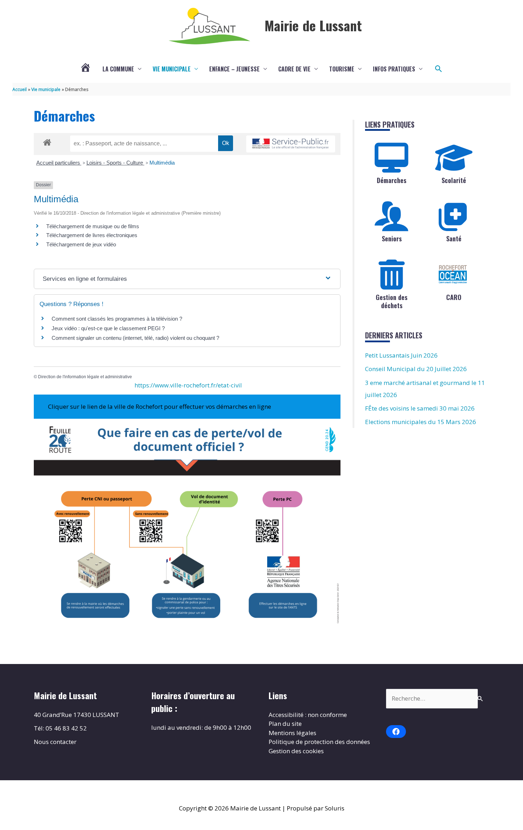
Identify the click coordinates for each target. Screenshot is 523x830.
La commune (118, 69)
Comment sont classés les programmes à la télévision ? (117, 319)
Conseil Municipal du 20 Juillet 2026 (416, 369)
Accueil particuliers (58, 163)
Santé (453, 238)
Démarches (391, 180)
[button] (438, 69)
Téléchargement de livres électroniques (91, 235)
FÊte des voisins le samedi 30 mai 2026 (420, 408)
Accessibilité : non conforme (308, 715)
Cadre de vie (294, 69)
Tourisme (341, 69)
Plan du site (285, 723)
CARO (453, 297)
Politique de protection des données (319, 742)
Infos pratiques (394, 69)
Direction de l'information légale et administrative (85, 376)
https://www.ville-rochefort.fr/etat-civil (188, 385)
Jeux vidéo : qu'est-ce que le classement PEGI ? (108, 328)
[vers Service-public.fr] (290, 144)
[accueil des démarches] (47, 141)
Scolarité (454, 180)
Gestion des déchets (391, 301)
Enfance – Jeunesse (234, 69)
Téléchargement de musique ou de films (92, 226)
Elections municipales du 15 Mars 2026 (420, 422)
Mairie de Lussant (313, 25)
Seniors (392, 238)
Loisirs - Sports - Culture (115, 163)
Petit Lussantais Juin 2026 (401, 355)
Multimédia (162, 163)
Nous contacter (55, 742)
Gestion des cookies (296, 751)
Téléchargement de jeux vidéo (81, 244)
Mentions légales (292, 733)
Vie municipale (172, 69)
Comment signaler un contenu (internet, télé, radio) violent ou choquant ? (135, 338)
